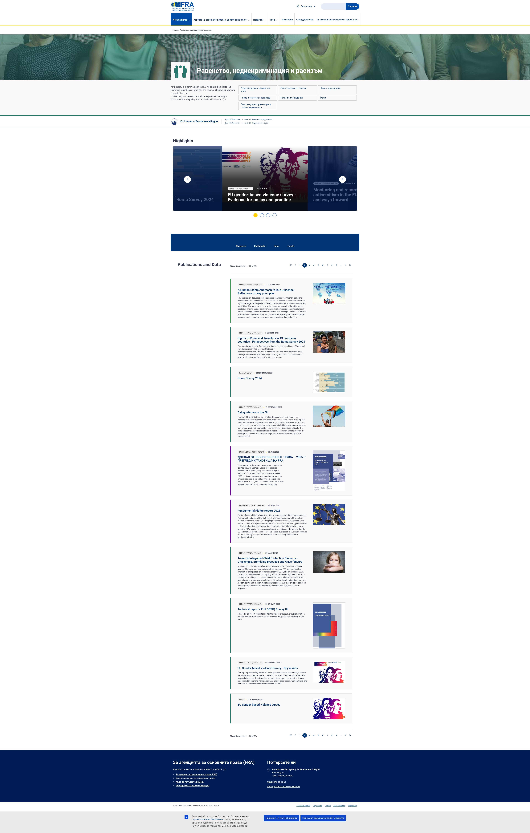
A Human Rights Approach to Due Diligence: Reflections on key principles (266, 291)
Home (175, 30)
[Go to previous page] (295, 265)
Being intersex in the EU (253, 412)
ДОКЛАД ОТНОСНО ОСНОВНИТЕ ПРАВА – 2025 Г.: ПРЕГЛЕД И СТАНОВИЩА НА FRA (272, 458)
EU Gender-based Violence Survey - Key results (268, 668)
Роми (323, 97)
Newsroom (287, 19)
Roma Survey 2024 (250, 378)
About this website (303, 806)
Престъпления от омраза (294, 88)
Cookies (328, 806)
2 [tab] (262, 215)
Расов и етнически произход (255, 97)
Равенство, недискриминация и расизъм (196, 30)
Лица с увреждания (330, 88)
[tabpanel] (265, 178)
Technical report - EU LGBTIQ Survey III (263, 609)
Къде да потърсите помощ (190, 782)
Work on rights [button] (180, 19)
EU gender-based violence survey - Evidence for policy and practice (262, 197)
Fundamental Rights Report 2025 (259, 510)
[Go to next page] (345, 265)
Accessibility (352, 806)
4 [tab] (274, 215)
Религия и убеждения (292, 97)
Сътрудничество (304, 19)
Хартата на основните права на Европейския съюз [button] (220, 19)
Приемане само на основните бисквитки (323, 818)
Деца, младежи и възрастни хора (255, 89)
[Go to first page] (291, 265)
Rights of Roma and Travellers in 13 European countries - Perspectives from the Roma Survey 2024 (271, 340)
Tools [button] (272, 19)
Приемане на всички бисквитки (281, 818)
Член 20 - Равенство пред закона (258, 120)
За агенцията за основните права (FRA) (337, 19)
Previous (187, 179)
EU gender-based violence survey (259, 704)
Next (342, 179)
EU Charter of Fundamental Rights (199, 121)
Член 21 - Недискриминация (256, 123)
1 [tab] (255, 215)
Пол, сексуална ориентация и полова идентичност (256, 106)
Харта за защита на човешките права (195, 778)
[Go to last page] (350, 265)
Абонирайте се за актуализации (192, 785)
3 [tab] (268, 215)
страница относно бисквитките (207, 819)
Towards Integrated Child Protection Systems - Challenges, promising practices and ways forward (270, 560)
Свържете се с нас (276, 782)
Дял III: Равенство (232, 120)
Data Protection (339, 806)
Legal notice (317, 806)
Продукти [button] (258, 19)
